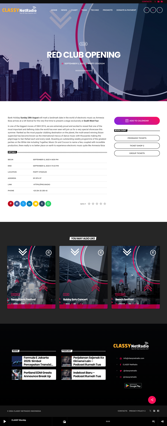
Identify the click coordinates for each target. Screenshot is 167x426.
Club (83, 44)
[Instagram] (158, 2)
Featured (120, 294)
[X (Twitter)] (155, 2)
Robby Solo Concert (75, 299)
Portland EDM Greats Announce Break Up (38, 374)
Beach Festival (124, 299)
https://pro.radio (41, 185)
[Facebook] (162, 2)
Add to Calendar (139, 121)
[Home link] (19, 10)
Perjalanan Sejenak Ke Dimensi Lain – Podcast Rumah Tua (88, 361)
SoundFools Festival (23, 299)
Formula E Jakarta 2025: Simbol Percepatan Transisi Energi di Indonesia (37, 363)
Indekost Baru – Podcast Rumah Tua (87, 374)
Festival (15, 294)
